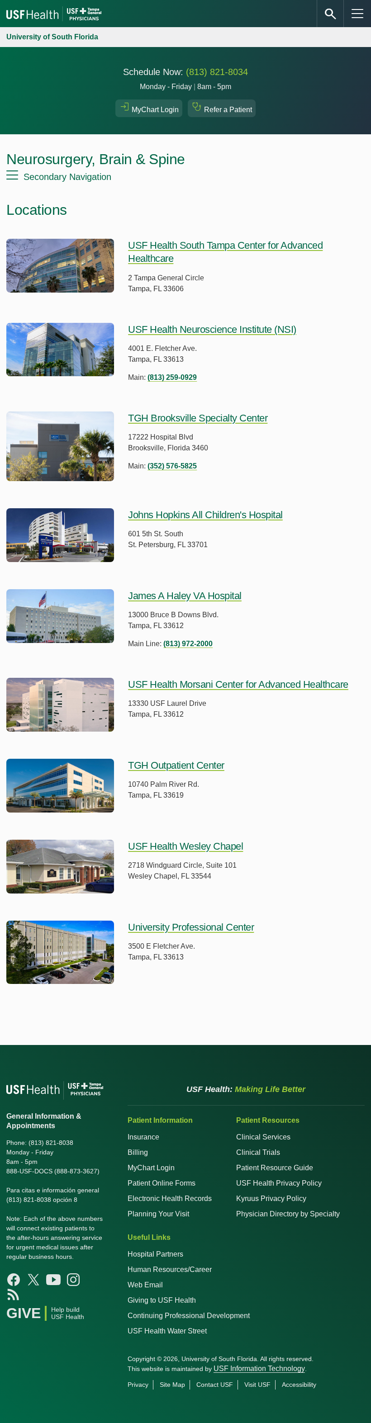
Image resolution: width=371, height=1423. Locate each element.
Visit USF (257, 1384)
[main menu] (357, 13)
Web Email (145, 1285)
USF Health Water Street (167, 1331)
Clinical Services (263, 1137)
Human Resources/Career (170, 1269)
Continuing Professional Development (189, 1315)
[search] (330, 13)
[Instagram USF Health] (73, 1279)
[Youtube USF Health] (53, 1279)
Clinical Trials (258, 1152)
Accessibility (299, 1384)
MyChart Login (154, 109)
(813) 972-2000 (188, 644)
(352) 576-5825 (172, 466)
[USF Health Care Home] (55, 13)
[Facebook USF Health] (13, 1279)
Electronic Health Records (170, 1198)
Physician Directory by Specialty (288, 1214)
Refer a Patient (227, 109)
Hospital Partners (155, 1254)
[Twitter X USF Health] (33, 1279)
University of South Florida (52, 37)
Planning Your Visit (158, 1214)
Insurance (143, 1137)
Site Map (172, 1384)
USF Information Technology (259, 1368)
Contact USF (214, 1384)
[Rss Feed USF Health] (13, 1294)
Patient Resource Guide (274, 1168)
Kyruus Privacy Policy (271, 1198)
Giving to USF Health (162, 1300)
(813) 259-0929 (172, 377)
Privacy (138, 1384)
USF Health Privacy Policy (279, 1183)
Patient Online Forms (161, 1183)
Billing (138, 1152)
